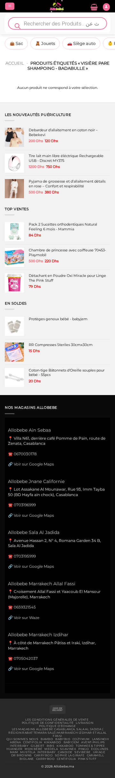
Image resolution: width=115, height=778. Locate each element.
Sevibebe (82, 752)
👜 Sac (16, 43)
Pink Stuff (87, 758)
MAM (14, 752)
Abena (15, 742)
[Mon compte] (106, 7)
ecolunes (99, 749)
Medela (51, 749)
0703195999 (25, 556)
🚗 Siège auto (81, 43)
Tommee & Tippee (90, 745)
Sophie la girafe (70, 755)
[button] (9, 6)
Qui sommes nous (22, 739)
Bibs (51, 745)
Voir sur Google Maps (34, 464)
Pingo (83, 749)
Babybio (62, 739)
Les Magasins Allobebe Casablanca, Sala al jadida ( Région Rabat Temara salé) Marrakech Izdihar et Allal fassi (57, 733)
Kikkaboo (52, 742)
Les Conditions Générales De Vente (56, 719)
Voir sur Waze (26, 617)
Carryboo (43, 755)
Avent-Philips (93, 742)
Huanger (14, 749)
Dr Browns (21, 755)
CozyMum (81, 739)
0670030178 (25, 453)
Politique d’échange (57, 726)
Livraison (84, 722)
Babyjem (71, 742)
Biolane (26, 758)
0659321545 (25, 607)
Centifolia (32, 742)
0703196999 (25, 504)
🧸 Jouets (45, 43)
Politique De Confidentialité (48, 722)
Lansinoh (100, 739)
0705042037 (26, 658)
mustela (27, 752)
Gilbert (37, 745)
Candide (65, 752)
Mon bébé (33, 749)
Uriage (99, 752)
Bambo (47, 739)
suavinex (68, 749)
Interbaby (19, 745)
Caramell (95, 755)
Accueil (14, 63)
